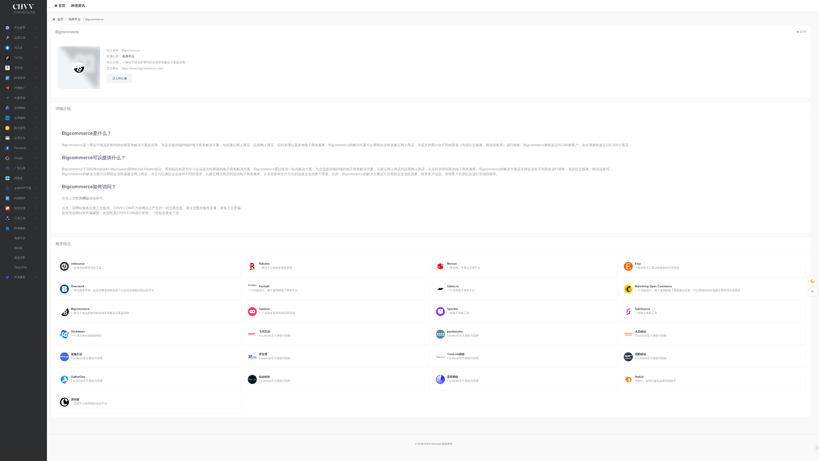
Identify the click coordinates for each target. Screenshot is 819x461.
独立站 (18, 247)
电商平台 (19, 238)
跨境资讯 (77, 5)
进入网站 (118, 78)
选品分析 (19, 257)
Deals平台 (20, 267)
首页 (61, 5)
